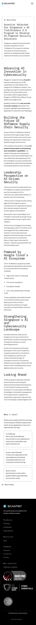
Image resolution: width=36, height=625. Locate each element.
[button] (32, 3)
